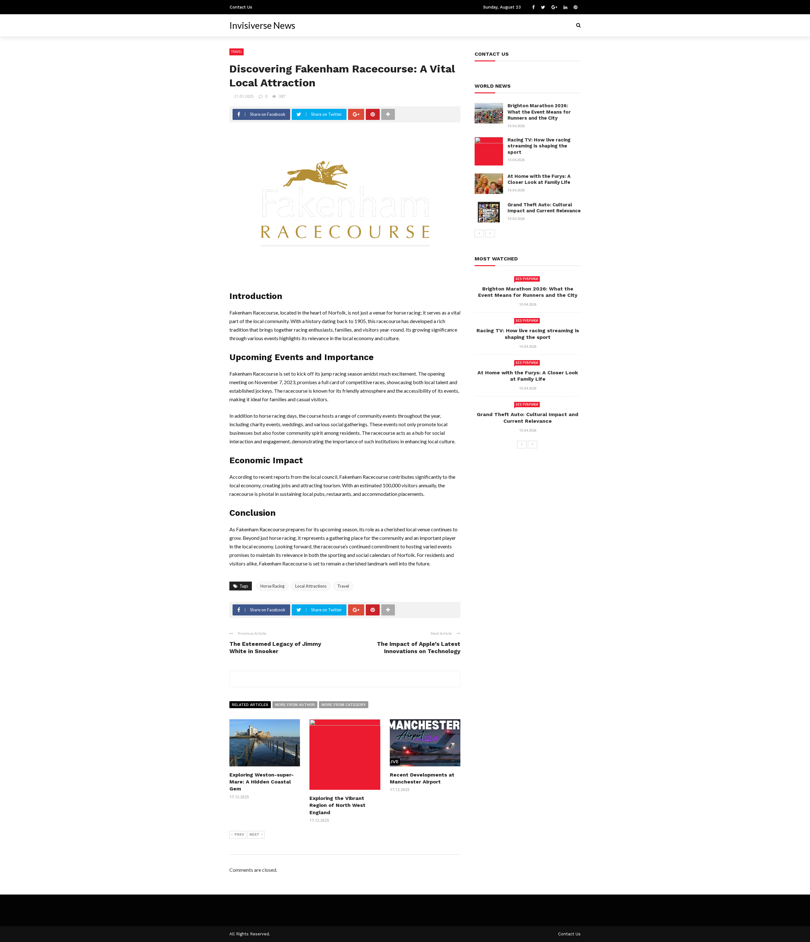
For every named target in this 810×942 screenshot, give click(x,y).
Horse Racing (272, 586)
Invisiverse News (262, 25)
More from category (343, 704)
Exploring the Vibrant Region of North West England (337, 805)
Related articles (250, 704)
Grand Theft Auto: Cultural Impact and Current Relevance (544, 208)
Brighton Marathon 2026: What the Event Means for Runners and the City (539, 112)
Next (254, 835)
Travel (236, 51)
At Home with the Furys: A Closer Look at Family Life (539, 179)
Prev (239, 835)
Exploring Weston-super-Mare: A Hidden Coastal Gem (261, 782)
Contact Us (241, 7)
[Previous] (479, 233)
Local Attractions (311, 586)
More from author (295, 704)
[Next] (490, 233)
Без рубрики (527, 279)
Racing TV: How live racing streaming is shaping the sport (539, 146)
